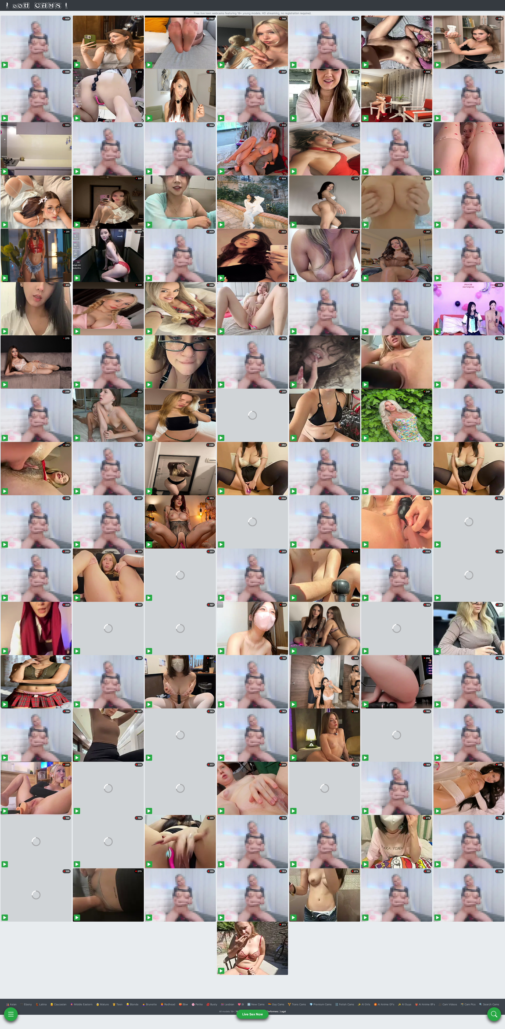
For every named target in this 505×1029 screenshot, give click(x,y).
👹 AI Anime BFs (425, 1004)
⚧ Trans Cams (297, 1004)
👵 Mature (102, 1004)
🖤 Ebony (26, 1004)
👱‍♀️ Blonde (132, 1004)
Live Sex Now (252, 1014)
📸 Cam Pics (468, 1004)
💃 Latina (41, 1004)
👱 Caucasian (58, 1004)
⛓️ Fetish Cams (344, 1004)
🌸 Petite (197, 1004)
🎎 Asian (11, 1004)
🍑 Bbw (183, 1004)
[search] (494, 1014)
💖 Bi (241, 1004)
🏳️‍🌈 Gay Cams (276, 1004)
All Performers (271, 1011)
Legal (283, 1011)
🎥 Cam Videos (448, 1004)
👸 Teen (117, 1004)
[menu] (11, 1014)
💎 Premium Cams (321, 1004)
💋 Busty (211, 1004)
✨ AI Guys (404, 1004)
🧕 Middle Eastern (81, 1004)
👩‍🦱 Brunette (149, 1004)
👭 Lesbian (227, 1004)
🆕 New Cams (256, 1004)
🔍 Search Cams (489, 1004)
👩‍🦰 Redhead (167, 1004)
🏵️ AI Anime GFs (384, 1004)
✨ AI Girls (364, 1004)
